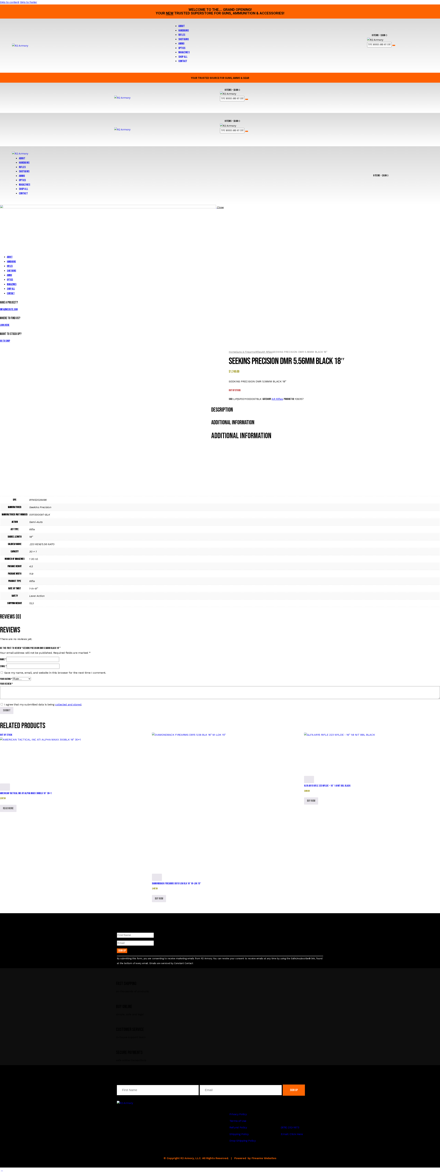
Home (232, 351)
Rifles (258, 351)
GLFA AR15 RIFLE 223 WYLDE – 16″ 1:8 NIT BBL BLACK (327, 785)
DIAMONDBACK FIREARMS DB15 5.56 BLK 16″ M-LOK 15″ (176, 883)
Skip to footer (28, 2)
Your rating (6, 679)
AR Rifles (267, 351)
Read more (8, 808)
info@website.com (9, 309)
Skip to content (9, 2)
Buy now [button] (159, 898)
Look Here (4, 325)
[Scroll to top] (2, 1169)
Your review (6, 683)
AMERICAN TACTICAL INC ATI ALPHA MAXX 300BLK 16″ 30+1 (26, 793)
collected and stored (68, 704)
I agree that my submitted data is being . (43, 704)
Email (3, 666)
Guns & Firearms (245, 351)
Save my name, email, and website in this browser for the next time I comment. (55, 672)
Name (3, 659)
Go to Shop (5, 340)
